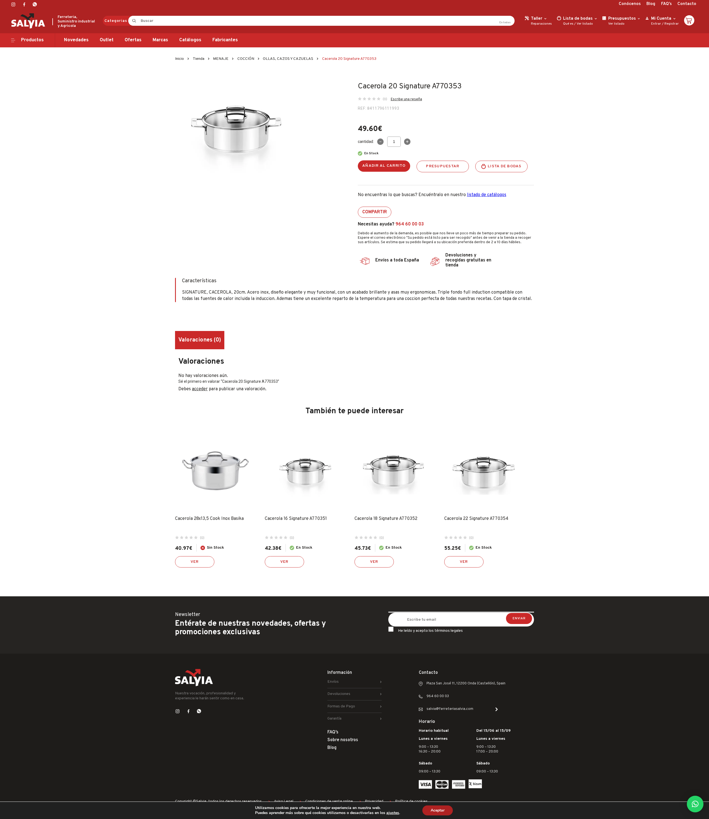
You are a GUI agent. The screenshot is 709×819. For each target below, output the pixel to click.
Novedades (76, 40)
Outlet (107, 40)
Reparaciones (541, 24)
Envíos (333, 681)
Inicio (179, 59)
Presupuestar (442, 166)
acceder (200, 389)
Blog (650, 4)
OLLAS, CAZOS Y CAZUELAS (288, 59)
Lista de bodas (505, 166)
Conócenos (630, 4)
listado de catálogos (486, 195)
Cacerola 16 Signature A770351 (296, 519)
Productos (32, 40)
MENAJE (220, 59)
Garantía (334, 718)
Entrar (656, 24)
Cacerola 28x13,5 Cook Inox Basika (209, 519)
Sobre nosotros (342, 740)
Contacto (686, 4)
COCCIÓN (245, 59)
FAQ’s (666, 4)
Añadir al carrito (384, 165)
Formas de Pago (341, 706)
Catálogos (190, 40)
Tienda (198, 59)
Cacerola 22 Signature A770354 (476, 519)
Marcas (160, 40)
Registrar (671, 24)
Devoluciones (338, 694)
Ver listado (585, 24)
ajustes (392, 812)
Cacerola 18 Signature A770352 (385, 519)
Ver (195, 561)
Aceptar (438, 810)
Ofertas (133, 40)
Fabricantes (225, 40)
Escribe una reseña (406, 99)
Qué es (568, 24)
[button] (695, 804)
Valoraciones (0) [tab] (199, 340)
